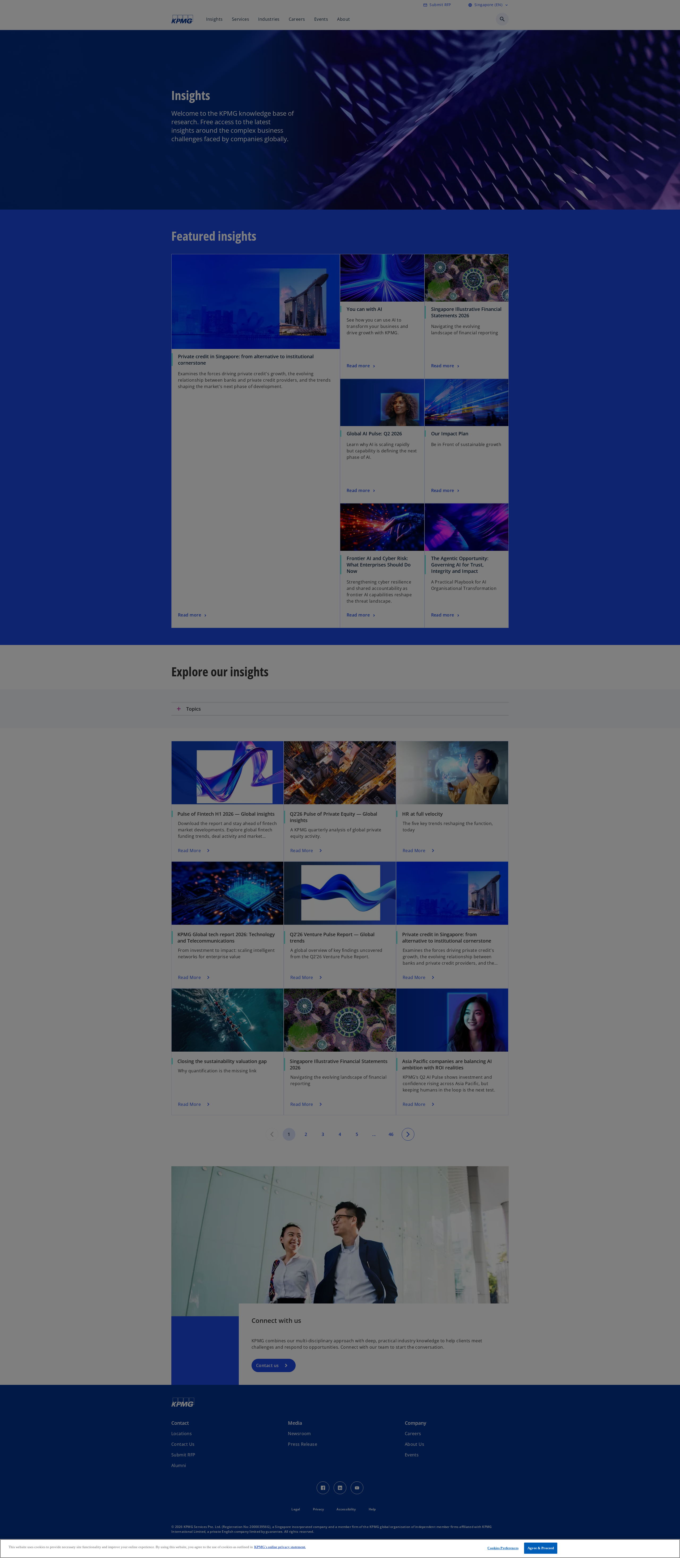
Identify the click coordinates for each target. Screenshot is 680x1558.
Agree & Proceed (541, 1548)
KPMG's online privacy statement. (280, 1547)
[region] (340, 1548)
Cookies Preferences (502, 1548)
